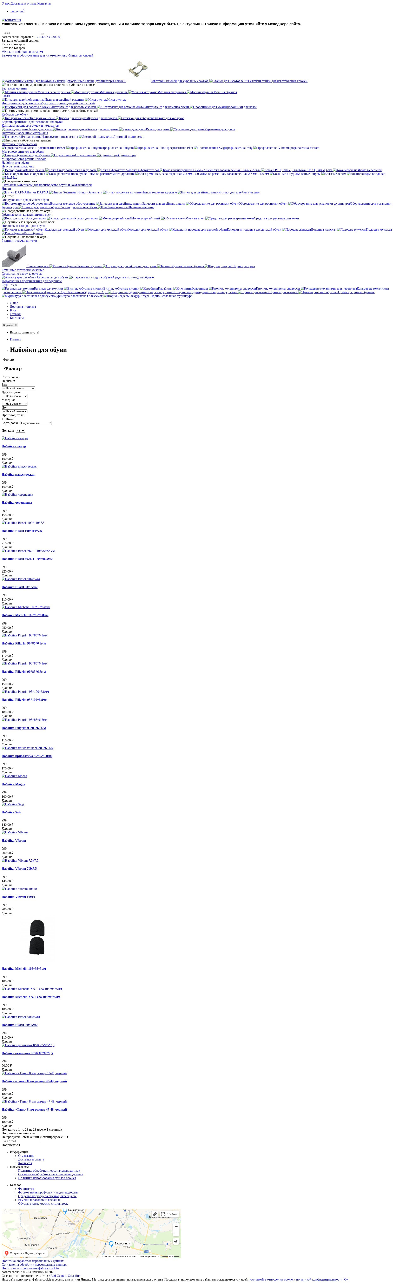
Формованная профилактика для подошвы (32, 281)
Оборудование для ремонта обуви (25, 199)
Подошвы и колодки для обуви (23, 225)
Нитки (6, 188)
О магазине (26, 1155)
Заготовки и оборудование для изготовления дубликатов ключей (47, 55)
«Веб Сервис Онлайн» (65, 1275)
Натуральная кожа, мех (18, 166)
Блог (13, 310)
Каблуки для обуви (15, 114)
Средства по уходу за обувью (22, 273)
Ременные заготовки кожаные (23, 270)
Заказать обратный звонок (20, 40)
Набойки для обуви (15, 162)
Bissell (10, 419)
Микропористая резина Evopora (24, 159)
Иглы (6, 96)
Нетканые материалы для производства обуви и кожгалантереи (47, 185)
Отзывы (15, 314)
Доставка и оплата (24, 3)
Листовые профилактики (19, 144)
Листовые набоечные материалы (25, 133)
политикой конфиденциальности (319, 1279)
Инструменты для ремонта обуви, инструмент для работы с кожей (48, 103)
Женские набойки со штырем (22, 51)
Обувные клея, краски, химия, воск (26, 214)
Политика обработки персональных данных (49, 1170)
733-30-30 (47, 37)
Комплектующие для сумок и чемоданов (30, 125)
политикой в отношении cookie (271, 1279)
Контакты (44, 3)
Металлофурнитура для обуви (23, 151)
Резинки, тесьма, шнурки (19, 240)
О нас (6, 3)
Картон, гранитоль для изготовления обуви (32, 122)
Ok (346, 1279)
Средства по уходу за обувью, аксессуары (47, 1196)
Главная (15, 339)
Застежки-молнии (14, 88)
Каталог (13, 48)
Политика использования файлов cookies (47, 1178)
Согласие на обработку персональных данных (50, 1174)
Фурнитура (10, 284)
